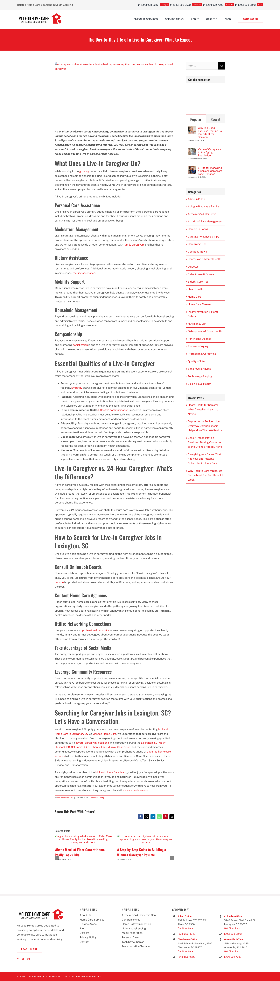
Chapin (96, 747)
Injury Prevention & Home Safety (203, 314)
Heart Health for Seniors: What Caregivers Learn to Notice (203, 409)
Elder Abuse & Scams (201, 274)
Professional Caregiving (202, 353)
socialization (80, 344)
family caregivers (134, 244)
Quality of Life (196, 361)
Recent (215, 119)
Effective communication (113, 410)
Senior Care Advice (199, 368)
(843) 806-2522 (186, 956)
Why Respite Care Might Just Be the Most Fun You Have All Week (205, 475)
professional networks (95, 630)
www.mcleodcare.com (136, 790)
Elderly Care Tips (198, 281)
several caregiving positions (92, 742)
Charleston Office (187, 939)
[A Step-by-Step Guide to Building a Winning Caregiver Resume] (145, 836)
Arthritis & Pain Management (205, 221)
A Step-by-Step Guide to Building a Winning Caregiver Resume (141, 852)
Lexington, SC (149, 742)
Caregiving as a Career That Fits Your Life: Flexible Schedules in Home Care (204, 459)
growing (84, 171)
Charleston (123, 747)
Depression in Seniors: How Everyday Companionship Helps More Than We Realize (205, 426)
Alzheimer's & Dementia (202, 214)
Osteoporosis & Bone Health (205, 331)
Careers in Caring (97, 798)
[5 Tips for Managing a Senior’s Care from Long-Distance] (192, 168)
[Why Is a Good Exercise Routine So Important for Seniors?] (192, 128)
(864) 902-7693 (232, 956)
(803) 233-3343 (186, 933)
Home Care (194, 296)
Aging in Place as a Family (203, 206)
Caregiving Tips (197, 244)
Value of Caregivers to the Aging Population (209, 152)
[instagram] (28, 959)
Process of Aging (198, 346)
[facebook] (18, 959)
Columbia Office (233, 916)
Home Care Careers (199, 304)
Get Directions (185, 928)
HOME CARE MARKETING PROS (88, 976)
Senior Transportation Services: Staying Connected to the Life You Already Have (205, 442)
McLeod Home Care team (110, 772)
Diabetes (193, 266)
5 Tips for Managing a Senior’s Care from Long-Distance (210, 170)
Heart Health (195, 289)
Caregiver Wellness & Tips (203, 236)
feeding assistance (84, 273)
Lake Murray (108, 747)
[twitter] (23, 959)
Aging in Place (196, 199)
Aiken (87, 747)
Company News (197, 251)
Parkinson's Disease (199, 338)
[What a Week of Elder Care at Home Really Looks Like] (83, 836)
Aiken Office (184, 916)
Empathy (76, 387)
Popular (195, 119)
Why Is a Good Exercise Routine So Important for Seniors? (210, 132)
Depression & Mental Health (204, 259)
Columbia (76, 747)
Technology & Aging (200, 376)
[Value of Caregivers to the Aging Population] (192, 149)
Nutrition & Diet (197, 323)
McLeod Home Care (104, 733)
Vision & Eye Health (199, 383)
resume (59, 582)
